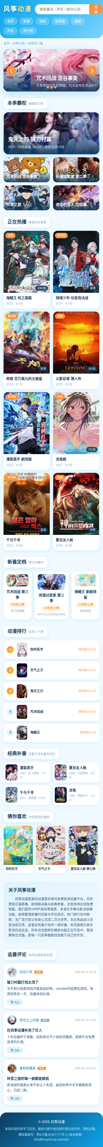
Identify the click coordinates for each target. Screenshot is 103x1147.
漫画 (77, 21)
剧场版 (60, 21)
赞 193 (15, 1098)
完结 (42, 21)
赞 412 (15, 1002)
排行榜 (28, 31)
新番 (26, 21)
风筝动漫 (19, 43)
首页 (10, 21)
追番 (96, 9)
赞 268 (15, 1050)
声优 (10, 31)
